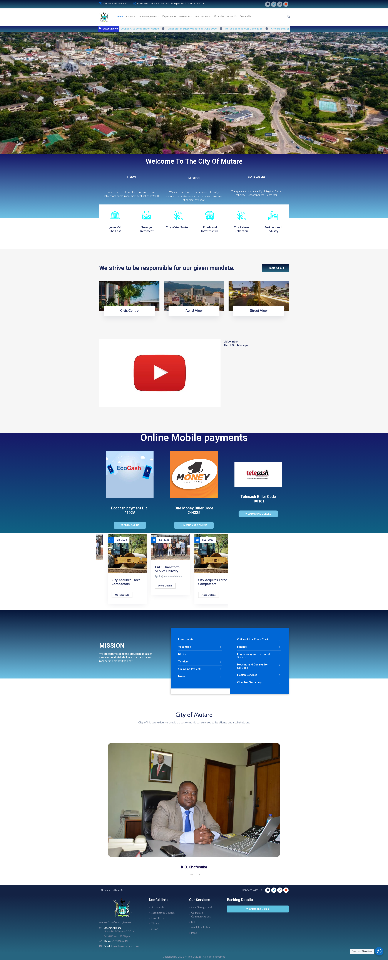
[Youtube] (285, 4)
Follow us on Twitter (193, 315)
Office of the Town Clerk (252, 639)
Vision (154, 928)
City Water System (178, 227)
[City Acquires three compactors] (118, 553)
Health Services (247, 675)
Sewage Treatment (147, 229)
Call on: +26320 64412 (115, 3)
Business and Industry (272, 229)
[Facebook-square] (267, 4)
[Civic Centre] (129, 295)
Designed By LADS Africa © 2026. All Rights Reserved (194, 956)
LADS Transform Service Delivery (158, 569)
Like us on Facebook (258, 315)
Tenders (183, 661)
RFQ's (182, 654)
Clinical (155, 923)
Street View (259, 310)
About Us (232, 16)
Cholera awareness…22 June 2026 (242, 28)
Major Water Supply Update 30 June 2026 (142, 28)
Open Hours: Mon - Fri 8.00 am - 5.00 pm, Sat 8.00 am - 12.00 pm (171, 3)
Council (129, 16)
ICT (193, 922)
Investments (186, 639)
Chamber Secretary (249, 682)
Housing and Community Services (252, 666)
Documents (157, 907)
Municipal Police (200, 927)
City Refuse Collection (241, 229)
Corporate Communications (201, 914)
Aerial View (194, 310)
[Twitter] (273, 4)
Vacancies (219, 16)
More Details (113, 594)
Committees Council (162, 912)
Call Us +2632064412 (128, 315)
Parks (194, 932)
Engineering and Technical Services (253, 655)
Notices (105, 890)
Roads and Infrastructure (210, 229)
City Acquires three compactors (117, 582)
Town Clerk (157, 918)
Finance (242, 647)
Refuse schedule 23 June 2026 (194, 28)
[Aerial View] (194, 295)
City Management (148, 16)
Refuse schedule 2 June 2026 (289, 28)
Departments (169, 16)
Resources (184, 16)
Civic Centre (129, 310)
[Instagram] (279, 4)
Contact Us (245, 16)
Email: (121, 946)
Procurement (202, 16)
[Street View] (259, 295)
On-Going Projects (190, 669)
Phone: (116, 941)
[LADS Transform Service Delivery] (162, 547)
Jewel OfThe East (115, 229)
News (181, 676)
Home (120, 16)
